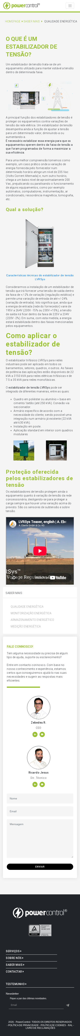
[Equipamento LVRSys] (40, 243)
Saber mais (14, 964)
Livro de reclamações (40, 1028)
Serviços (13, 951)
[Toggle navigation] (70, 6)
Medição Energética (26, 626)
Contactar (14, 971)
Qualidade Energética (27, 606)
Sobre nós (14, 958)
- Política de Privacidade (23, 1025)
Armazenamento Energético (32, 619)
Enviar (40, 866)
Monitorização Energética (31, 613)
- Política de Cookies (52, 1025)
